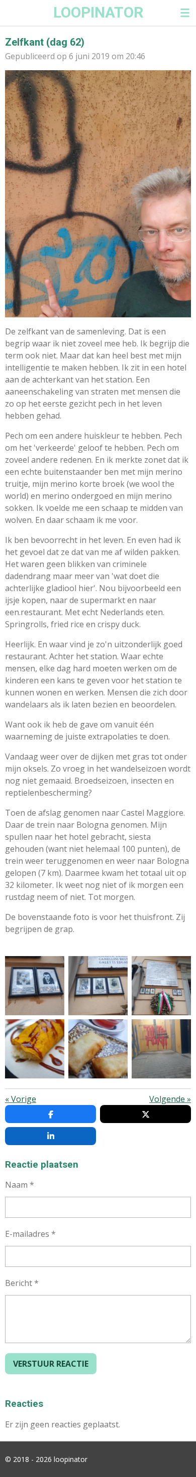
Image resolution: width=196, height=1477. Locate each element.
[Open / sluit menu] (185, 12)
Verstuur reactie (50, 1363)
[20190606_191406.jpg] (98, 1048)
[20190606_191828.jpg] (34, 1048)
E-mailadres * (30, 1233)
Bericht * (22, 1282)
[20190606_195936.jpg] (98, 985)
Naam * (19, 1184)
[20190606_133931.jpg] (161, 1048)
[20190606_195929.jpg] (161, 985)
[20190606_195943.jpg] (34, 985)
